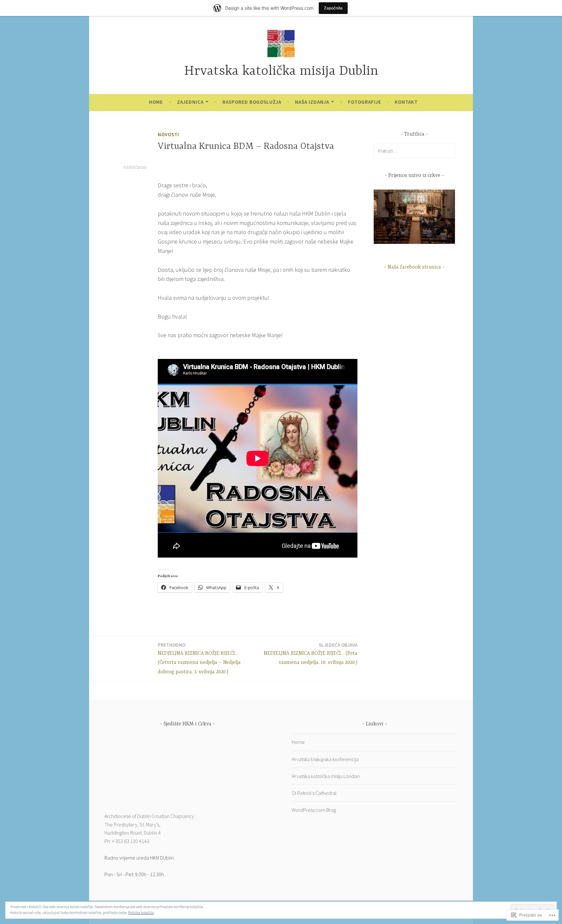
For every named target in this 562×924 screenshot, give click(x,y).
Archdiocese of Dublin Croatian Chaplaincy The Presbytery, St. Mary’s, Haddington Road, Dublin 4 (149, 824)
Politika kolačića (141, 912)
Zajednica (190, 102)
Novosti (168, 134)
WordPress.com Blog (314, 810)
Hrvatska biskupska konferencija (325, 759)
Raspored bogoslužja (251, 102)
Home (156, 102)
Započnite (333, 8)
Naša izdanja (312, 102)
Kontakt (406, 102)
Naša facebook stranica (414, 267)
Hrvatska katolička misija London (326, 776)
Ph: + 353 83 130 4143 (126, 841)
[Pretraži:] (414, 151)
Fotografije (364, 102)
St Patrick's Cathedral (314, 793)
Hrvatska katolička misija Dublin (281, 71)
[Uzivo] (414, 242)
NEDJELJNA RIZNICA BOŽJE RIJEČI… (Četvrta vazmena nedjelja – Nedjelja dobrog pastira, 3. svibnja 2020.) (199, 658)
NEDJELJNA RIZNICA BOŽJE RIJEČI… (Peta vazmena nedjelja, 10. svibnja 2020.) (310, 654)
